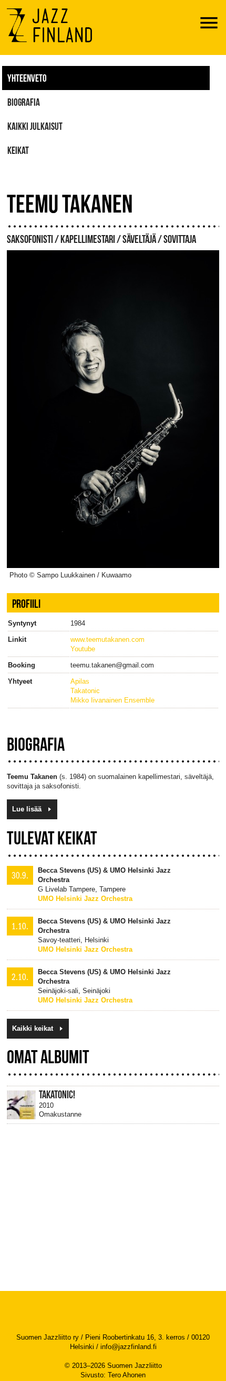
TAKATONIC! (57, 1094)
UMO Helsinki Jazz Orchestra (85, 899)
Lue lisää (27, 809)
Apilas (79, 681)
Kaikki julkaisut (35, 126)
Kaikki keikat (32, 1028)
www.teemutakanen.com (107, 639)
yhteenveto (27, 78)
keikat (18, 150)
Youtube (82, 649)
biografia (23, 102)
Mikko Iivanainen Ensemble (112, 700)
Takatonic (85, 691)
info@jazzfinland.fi (128, 1347)
